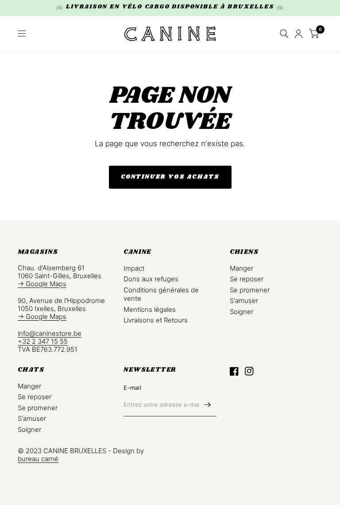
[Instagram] (249, 371)
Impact (134, 268)
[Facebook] (234, 371)
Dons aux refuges (151, 279)
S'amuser (244, 300)
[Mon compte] (298, 33)
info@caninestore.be (49, 333)
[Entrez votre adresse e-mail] (207, 404)
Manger (241, 268)
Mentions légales (150, 309)
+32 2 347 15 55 (43, 341)
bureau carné (38, 458)
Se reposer (246, 279)
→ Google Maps (42, 284)
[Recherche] (284, 33)
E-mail (132, 387)
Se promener (250, 290)
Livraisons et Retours (156, 320)
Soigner (241, 311)
